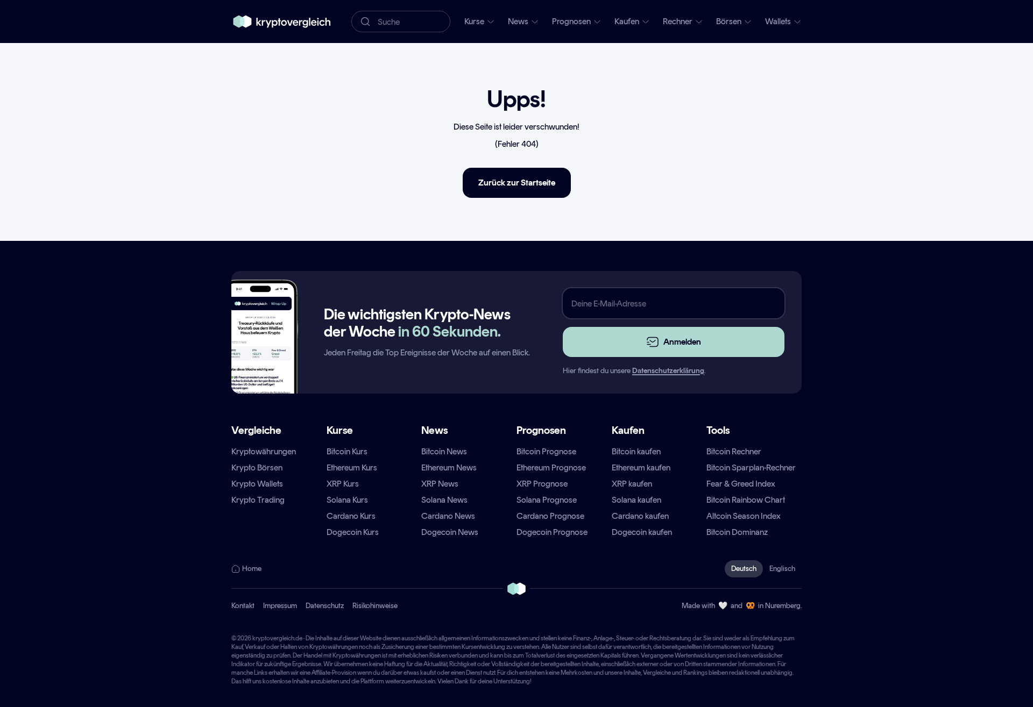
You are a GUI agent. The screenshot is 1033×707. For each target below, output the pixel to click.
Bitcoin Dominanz (737, 532)
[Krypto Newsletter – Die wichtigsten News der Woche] (260, 356)
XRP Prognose (542, 484)
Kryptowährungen (263, 451)
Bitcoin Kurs (347, 451)
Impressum (280, 605)
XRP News (439, 484)
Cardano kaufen (640, 516)
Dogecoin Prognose (552, 532)
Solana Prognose (546, 500)
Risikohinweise (375, 605)
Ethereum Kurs (352, 467)
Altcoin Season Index (743, 516)
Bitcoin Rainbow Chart (745, 500)
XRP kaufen (632, 484)
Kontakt (242, 605)
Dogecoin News (449, 532)
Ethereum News (449, 467)
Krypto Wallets (257, 484)
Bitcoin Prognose (546, 451)
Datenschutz (325, 605)
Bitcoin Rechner (733, 451)
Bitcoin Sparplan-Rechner (751, 467)
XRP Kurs (343, 484)
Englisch (782, 568)
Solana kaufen (636, 500)
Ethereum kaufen (641, 467)
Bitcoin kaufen (636, 451)
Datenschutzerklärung (668, 370)
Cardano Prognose (550, 516)
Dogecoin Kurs (353, 532)
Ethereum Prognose (551, 467)
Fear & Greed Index (740, 484)
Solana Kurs (347, 500)
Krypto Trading (258, 500)
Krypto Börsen (256, 467)
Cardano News (448, 516)
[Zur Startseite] (281, 21)
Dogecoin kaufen (642, 532)
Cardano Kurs (351, 516)
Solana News (444, 500)
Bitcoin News (444, 451)
